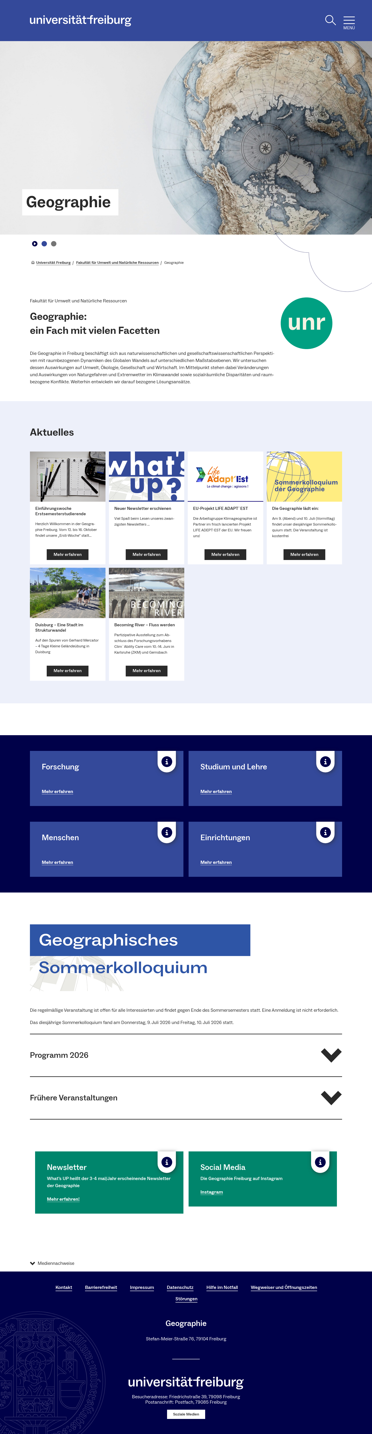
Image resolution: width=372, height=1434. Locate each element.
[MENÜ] (349, 20)
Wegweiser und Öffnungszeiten (284, 1287)
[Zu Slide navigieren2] (53, 243)
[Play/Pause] (34, 243)
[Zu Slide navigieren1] (44, 243)
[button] (186, 1055)
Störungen (186, 1299)
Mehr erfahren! (63, 1199)
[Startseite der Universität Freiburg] (81, 20)
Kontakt (64, 1287)
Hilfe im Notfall (222, 1287)
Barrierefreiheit (101, 1287)
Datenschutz (180, 1287)
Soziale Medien (186, 1414)
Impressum (142, 1287)
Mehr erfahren (57, 792)
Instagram (211, 1192)
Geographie (68, 202)
